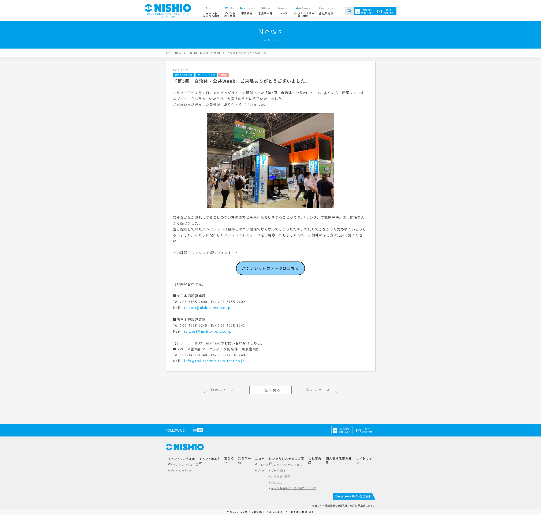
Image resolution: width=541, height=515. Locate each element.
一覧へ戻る (270, 390)
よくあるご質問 (281, 476)
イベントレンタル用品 (184, 464)
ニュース (262, 464)
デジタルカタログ (181, 470)
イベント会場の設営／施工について (293, 488)
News (223, 74)
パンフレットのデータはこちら (270, 268)
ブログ (261, 470)
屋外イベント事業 (183, 74)
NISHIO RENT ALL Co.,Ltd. (266, 511)
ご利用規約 (278, 470)
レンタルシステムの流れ (286, 464)
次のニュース (318, 389)
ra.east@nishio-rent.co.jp (207, 307)
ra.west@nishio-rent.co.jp (207, 331)
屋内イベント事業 (206, 74)
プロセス (276, 482)
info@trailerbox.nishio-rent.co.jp (214, 360)
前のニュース (223, 389)
